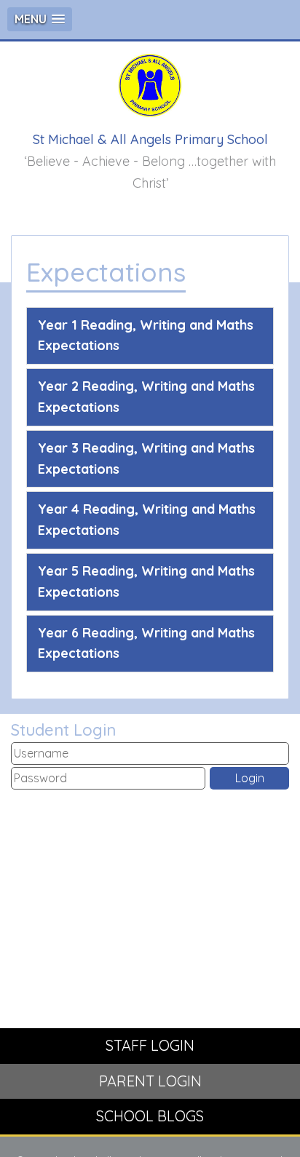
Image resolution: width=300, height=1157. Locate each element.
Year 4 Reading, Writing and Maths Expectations (147, 519)
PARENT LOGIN (150, 1081)
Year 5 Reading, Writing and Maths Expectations (146, 581)
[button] (39, 19)
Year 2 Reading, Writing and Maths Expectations (146, 397)
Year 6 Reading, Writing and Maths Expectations (146, 643)
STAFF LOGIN (150, 1045)
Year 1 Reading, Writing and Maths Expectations (145, 335)
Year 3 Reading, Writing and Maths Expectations (146, 458)
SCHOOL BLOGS (150, 1116)
